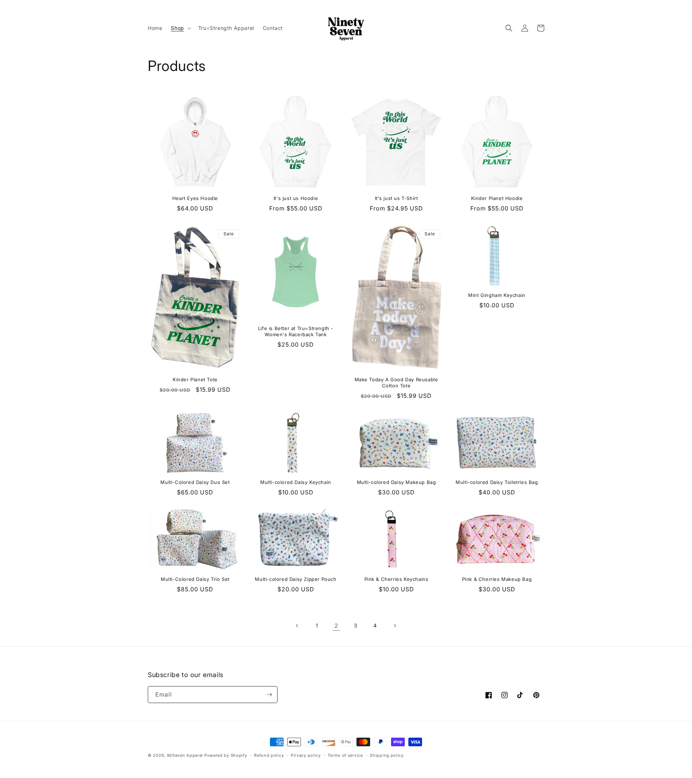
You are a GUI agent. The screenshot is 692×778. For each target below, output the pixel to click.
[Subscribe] (269, 694)
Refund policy (269, 755)
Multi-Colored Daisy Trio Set (195, 579)
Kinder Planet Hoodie (497, 198)
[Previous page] (297, 625)
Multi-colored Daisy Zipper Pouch (295, 579)
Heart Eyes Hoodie (195, 198)
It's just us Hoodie (296, 198)
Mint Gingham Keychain (496, 295)
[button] (180, 28)
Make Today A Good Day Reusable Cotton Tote (396, 382)
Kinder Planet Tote (195, 379)
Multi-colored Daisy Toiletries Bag (497, 482)
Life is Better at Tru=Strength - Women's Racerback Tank (295, 331)
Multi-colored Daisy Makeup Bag (396, 482)
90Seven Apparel (185, 755)
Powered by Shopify (225, 755)
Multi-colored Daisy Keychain (295, 482)
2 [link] (336, 625)
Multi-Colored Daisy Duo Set (195, 482)
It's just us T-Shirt (396, 198)
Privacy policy (306, 755)
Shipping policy (387, 755)
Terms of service (345, 755)
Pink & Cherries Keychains (396, 579)
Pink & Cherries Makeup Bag (497, 579)
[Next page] (395, 625)
